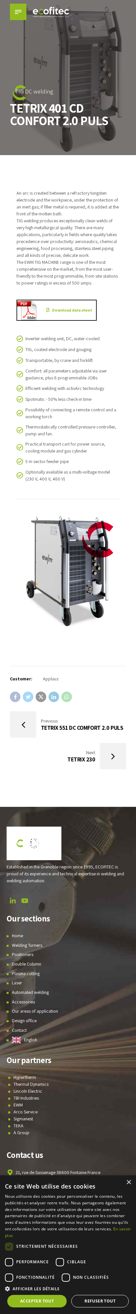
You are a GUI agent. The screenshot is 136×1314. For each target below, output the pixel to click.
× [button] (128, 1182)
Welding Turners (27, 945)
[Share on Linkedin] (54, 697)
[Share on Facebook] (15, 697)
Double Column (26, 964)
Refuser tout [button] (100, 1301)
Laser (17, 983)
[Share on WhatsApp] (66, 697)
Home (17, 936)
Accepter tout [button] (37, 1301)
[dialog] (68, 1244)
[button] (68, 1288)
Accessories (23, 1002)
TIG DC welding (34, 91)
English (30, 1040)
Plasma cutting (26, 973)
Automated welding (30, 992)
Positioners (22, 954)
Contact (19, 1030)
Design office (24, 1021)
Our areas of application (35, 1011)
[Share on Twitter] (28, 697)
